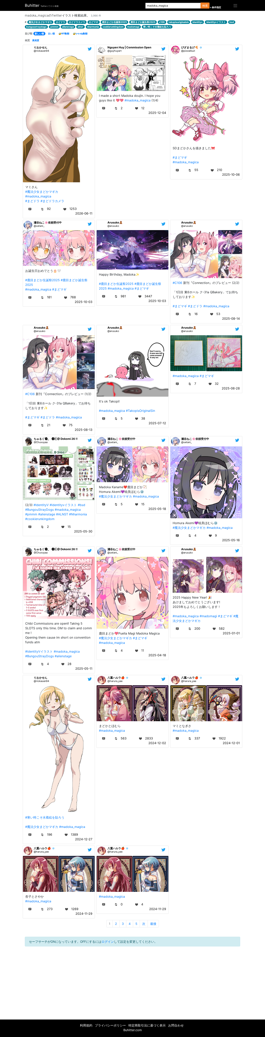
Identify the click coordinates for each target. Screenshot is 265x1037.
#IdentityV (41, 505)
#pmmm (31, 514)
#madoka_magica (38, 196)
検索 (205, 5)
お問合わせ (176, 1025)
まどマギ (93, 22)
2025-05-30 (83, 531)
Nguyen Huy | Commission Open (129, 47)
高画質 (35, 40)
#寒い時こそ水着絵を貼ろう (44, 817)
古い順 (51, 33)
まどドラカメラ (77, 22)
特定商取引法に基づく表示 (147, 1025)
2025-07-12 (157, 423)
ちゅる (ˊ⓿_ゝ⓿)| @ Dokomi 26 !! (56, 438)
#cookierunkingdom (40, 519)
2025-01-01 (231, 633)
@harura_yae (114, 681)
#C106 (177, 283)
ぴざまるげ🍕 (189, 47)
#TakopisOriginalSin (140, 411)
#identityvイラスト (63, 505)
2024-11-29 (83, 914)
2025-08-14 (231, 318)
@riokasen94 (41, 50)
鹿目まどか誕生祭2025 (143, 22)
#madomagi (208, 616)
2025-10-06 (231, 174)
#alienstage (46, 514)
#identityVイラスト (39, 651)
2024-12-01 (231, 743)
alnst (80, 26)
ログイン (107, 942)
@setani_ (39, 225)
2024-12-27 (83, 839)
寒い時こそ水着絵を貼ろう (157, 26)
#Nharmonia (78, 514)
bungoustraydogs (36, 26)
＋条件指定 (215, 7)
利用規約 (86, 1025)
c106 (162, 22)
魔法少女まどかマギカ (40, 22)
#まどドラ (32, 201)
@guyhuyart (114, 50)
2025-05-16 (231, 540)
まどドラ (60, 22)
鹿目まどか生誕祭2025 (114, 22)
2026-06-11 (83, 213)
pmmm (54, 26)
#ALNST (62, 514)
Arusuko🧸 (115, 222)
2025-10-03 (83, 302)
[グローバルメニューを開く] (235, 5)
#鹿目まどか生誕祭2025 (42, 280)
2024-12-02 (157, 743)
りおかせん (40, 47)
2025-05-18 (157, 509)
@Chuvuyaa (41, 442)
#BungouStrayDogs (39, 510)
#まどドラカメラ (52, 201)
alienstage (68, 26)
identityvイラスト (216, 22)
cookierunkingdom (113, 26)
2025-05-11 (83, 668)
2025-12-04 (157, 113)
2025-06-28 (231, 388)
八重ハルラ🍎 (116, 677)
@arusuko (113, 225)
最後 (153, 924)
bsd (231, 22)
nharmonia (93, 26)
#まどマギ (180, 157)
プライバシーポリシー (110, 1025)
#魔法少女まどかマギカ (41, 192)
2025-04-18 (157, 655)
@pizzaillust (188, 50)
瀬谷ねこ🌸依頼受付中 (48, 222)
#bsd (81, 505)
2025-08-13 (83, 430)
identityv (197, 22)
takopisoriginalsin (179, 22)
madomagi (133, 26)
